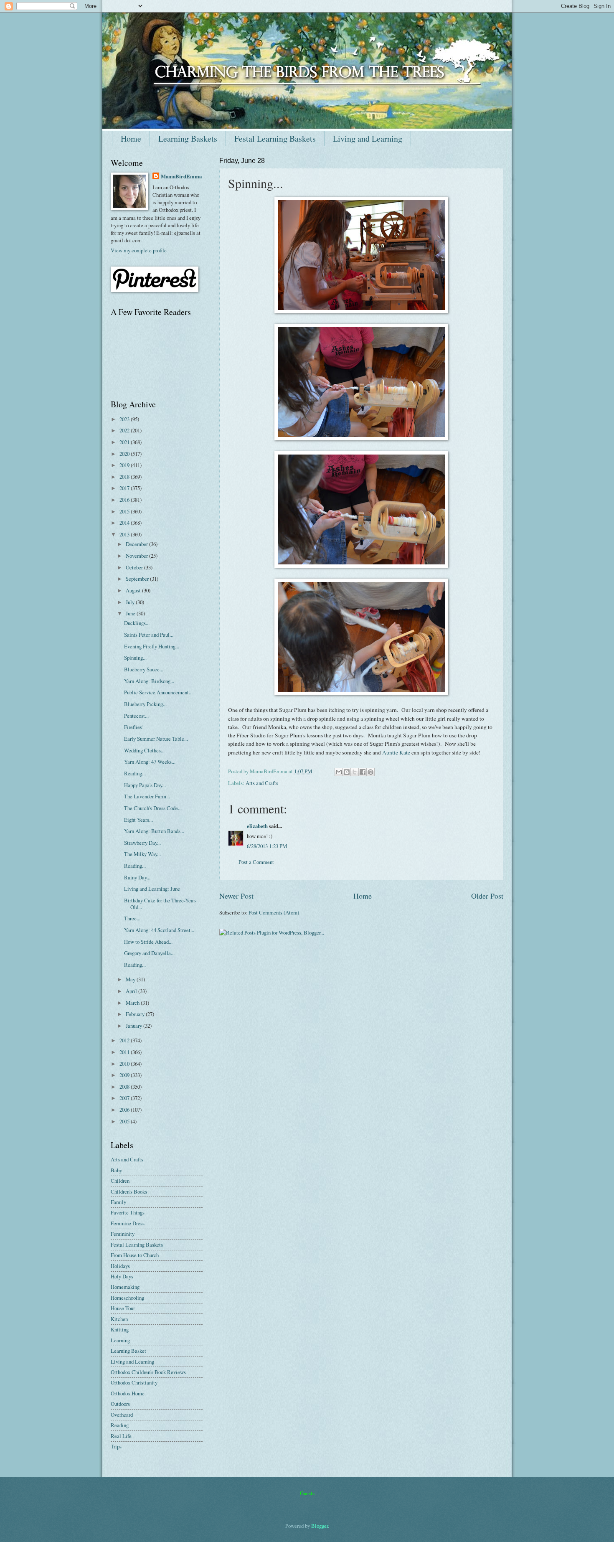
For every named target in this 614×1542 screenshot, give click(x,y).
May (131, 979)
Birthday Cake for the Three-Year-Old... (160, 903)
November (137, 555)
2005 (125, 1121)
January (134, 1025)
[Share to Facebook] (362, 772)
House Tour (123, 1308)
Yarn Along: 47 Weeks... (149, 761)
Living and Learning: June (152, 888)
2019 (125, 465)
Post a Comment (256, 862)
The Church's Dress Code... (153, 808)
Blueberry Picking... (145, 704)
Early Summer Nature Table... (156, 738)
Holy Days (122, 1276)
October (135, 567)
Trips (116, 1446)
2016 (125, 499)
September (138, 578)
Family (118, 1202)
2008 (125, 1086)
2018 (125, 476)
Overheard (122, 1414)
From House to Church (135, 1255)
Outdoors (120, 1403)
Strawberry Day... (142, 842)
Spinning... (135, 657)
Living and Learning (367, 138)
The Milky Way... (142, 854)
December (137, 544)
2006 (125, 1109)
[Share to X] (354, 772)
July (131, 602)
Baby (116, 1170)
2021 (125, 442)
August (134, 590)
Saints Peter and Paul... (148, 634)
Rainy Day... (137, 877)
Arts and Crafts (262, 783)
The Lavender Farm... (147, 796)
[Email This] (339, 772)
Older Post (487, 896)
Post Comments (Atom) (274, 912)
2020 (125, 453)
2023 (125, 419)
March (133, 1002)
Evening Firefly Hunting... (151, 646)
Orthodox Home (128, 1393)
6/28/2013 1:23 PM (267, 846)
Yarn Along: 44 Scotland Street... (159, 930)
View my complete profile (139, 250)
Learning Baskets (187, 138)
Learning (120, 1340)
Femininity (122, 1233)
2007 (125, 1098)
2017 (125, 488)
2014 (125, 522)
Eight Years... (138, 819)
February (136, 1014)
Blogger (319, 1525)
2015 (125, 511)
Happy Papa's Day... (145, 785)
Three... (132, 918)
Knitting (120, 1329)
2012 (125, 1040)
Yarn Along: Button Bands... (154, 831)
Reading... (135, 773)
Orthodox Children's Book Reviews (148, 1372)
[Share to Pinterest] (370, 772)
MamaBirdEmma (181, 176)
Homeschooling (127, 1297)
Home (131, 138)
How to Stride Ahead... (148, 941)
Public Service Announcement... (158, 692)
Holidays (120, 1266)
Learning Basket (128, 1350)
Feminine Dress (128, 1223)
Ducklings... (137, 623)
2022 (125, 430)
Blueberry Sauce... (143, 669)
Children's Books (129, 1191)
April (132, 991)
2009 (125, 1075)
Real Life (121, 1436)
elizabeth (257, 826)
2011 (125, 1052)
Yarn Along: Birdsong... (149, 681)
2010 (125, 1063)
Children (120, 1180)
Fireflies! (134, 727)
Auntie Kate (396, 752)
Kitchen (119, 1319)
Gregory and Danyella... (149, 953)
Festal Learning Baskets (275, 138)
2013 (125, 534)
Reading (120, 1425)
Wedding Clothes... (144, 750)
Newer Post (236, 896)
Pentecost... (136, 715)
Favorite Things (128, 1212)
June (131, 613)
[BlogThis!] (347, 772)
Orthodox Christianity (134, 1382)
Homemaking (125, 1287)
